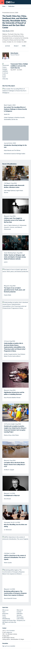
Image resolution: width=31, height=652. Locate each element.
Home (3, 6)
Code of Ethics (20, 618)
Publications (11, 6)
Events (4, 615)
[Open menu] (2, 2)
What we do (20, 610)
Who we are (5, 610)
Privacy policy (20, 617)
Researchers (5, 613)
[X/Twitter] (10, 650)
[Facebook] (13, 650)
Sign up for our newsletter (8, 646)
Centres (4, 617)
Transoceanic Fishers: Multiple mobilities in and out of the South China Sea (19, 66)
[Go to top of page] (28, 650)
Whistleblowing (6, 618)
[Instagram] (17, 650)
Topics (3, 612)
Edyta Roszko (6, 31)
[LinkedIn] (21, 650)
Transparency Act (21, 620)
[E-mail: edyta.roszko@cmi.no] (14, 57)
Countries (19, 612)
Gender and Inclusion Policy (9, 620)
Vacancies (19, 615)
